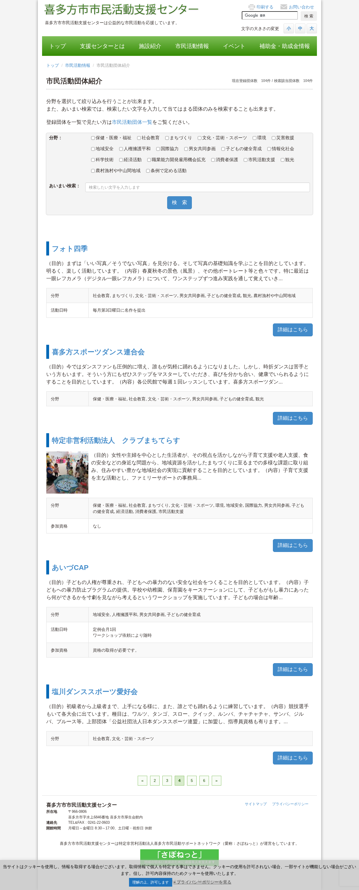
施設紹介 (150, 46)
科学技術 (105, 159)
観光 (289, 159)
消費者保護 (227, 159)
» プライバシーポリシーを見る (202, 882)
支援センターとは (102, 46)
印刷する (265, 6)
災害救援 (285, 137)
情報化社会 (283, 148)
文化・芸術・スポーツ (224, 137)
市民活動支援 (261, 159)
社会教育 (151, 137)
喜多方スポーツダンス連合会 (98, 352)
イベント (234, 46)
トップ (57, 46)
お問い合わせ (301, 6)
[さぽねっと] (179, 857)
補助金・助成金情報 (284, 46)
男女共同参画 (202, 148)
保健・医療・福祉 (114, 137)
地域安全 (105, 148)
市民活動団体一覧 (132, 122)
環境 (261, 137)
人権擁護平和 (137, 148)
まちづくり (181, 137)
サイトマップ (256, 804)
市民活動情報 (192, 46)
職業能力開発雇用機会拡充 (179, 159)
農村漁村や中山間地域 (118, 170)
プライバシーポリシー (290, 804)
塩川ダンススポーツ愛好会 (95, 691)
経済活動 (133, 159)
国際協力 (170, 148)
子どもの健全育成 (244, 148)
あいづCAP (70, 567)
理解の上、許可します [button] (150, 882)
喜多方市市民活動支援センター (122, 10)
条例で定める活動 (169, 170)
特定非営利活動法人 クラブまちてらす (116, 440)
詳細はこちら (293, 329)
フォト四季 (70, 248)
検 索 (179, 202)
